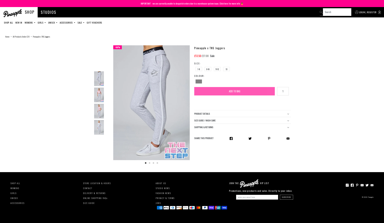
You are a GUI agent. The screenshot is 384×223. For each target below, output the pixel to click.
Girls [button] (41, 22)
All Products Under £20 (21, 36)
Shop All (8, 22)
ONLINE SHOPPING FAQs (95, 198)
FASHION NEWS (163, 193)
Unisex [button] (52, 22)
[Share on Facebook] (231, 138)
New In (18, 22)
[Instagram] (347, 184)
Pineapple (371, 197)
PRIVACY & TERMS (165, 198)
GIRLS (13, 193)
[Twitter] (367, 184)
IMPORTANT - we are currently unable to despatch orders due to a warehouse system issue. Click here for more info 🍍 (192, 3)
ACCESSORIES (17, 203)
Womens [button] (29, 22)
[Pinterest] (357, 184)
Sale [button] (80, 22)
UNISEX (14, 198)
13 (226, 69)
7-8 (198, 69)
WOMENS (14, 188)
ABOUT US (161, 183)
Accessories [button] (66, 22)
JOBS (158, 203)
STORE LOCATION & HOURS (97, 183)
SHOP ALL (15, 183)
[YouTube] (362, 184)
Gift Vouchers (94, 22)
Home (7, 36)
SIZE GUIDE (89, 203)
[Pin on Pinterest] (269, 138)
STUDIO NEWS (163, 188)
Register (371, 12)
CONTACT (87, 188)
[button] (379, 12)
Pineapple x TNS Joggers (41, 36)
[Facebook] (352, 184)
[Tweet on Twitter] (250, 138)
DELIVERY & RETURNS (94, 193)
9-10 (208, 69)
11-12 (217, 69)
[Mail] (288, 138)
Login (362, 12)
